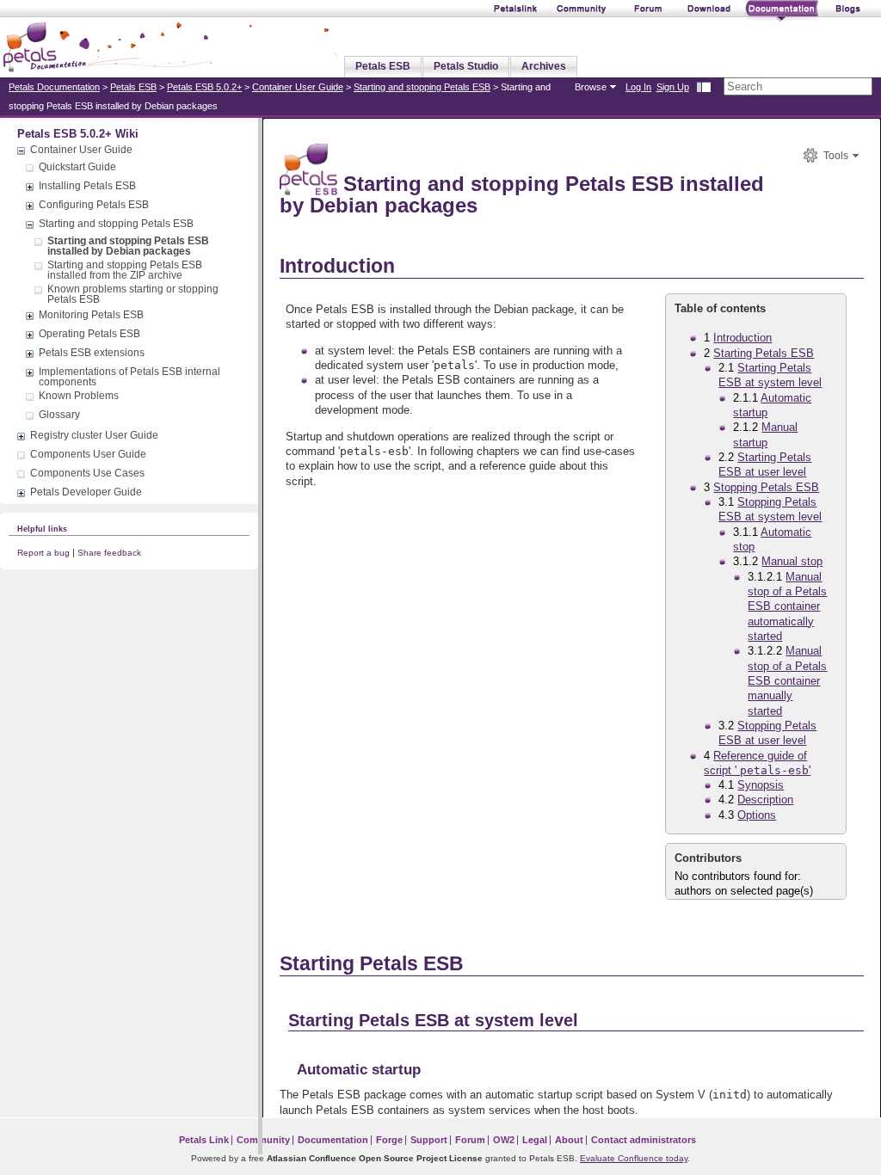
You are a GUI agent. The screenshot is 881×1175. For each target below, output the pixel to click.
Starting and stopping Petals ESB (422, 87)
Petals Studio (466, 66)
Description (765, 799)
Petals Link (204, 1140)
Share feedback (109, 552)
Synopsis (760, 784)
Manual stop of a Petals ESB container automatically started (787, 606)
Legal (534, 1140)
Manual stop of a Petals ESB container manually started (787, 680)
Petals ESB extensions (92, 353)
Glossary (59, 415)
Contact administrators (643, 1140)
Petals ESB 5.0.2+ (204, 87)
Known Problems (79, 396)
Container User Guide (297, 87)
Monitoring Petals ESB (91, 315)
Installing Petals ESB (87, 186)
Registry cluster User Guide (94, 435)
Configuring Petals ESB (94, 205)
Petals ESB (382, 66)
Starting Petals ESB (763, 353)
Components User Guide (88, 454)
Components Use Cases (87, 473)
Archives (543, 66)
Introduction (742, 337)
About (569, 1140)
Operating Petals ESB (89, 334)
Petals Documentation (54, 87)
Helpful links (42, 528)
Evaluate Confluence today (633, 1158)
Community (263, 1140)
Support (428, 1140)
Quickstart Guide (77, 167)
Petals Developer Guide (86, 492)
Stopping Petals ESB (766, 487)
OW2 (503, 1140)
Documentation (333, 1140)
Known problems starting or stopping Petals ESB (133, 294)
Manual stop (791, 561)
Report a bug (43, 552)
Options (756, 815)
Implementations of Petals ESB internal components (129, 377)
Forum (470, 1140)
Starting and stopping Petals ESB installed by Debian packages (128, 246)
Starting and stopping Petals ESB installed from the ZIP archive (124, 270)
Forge (389, 1140)
